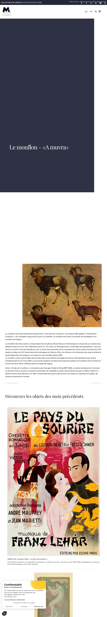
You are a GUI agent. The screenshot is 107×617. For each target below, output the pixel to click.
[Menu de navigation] (100, 11)
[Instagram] (91, 3)
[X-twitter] (86, 3)
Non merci (9, 606)
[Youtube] (100, 3)
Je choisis (24, 606)
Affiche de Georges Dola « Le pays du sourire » (27, 558)
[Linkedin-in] (96, 3)
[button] (4, 613)
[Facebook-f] (81, 3)
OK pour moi (38, 606)
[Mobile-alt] (105, 3)
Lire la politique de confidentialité (14, 599)
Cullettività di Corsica (21, 2)
